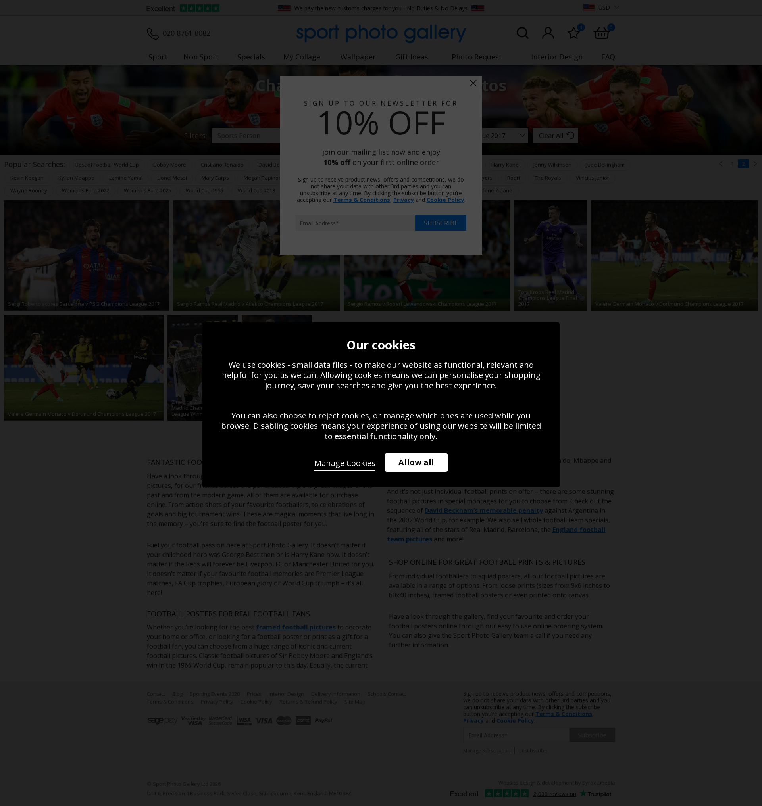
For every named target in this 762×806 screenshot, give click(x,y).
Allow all (416, 462)
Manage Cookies (344, 463)
